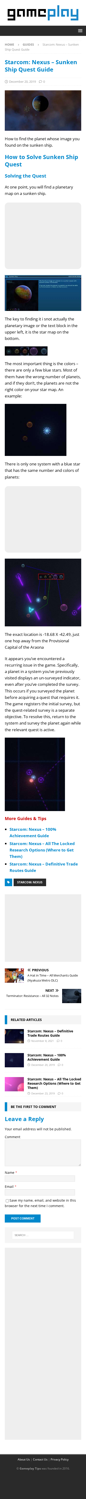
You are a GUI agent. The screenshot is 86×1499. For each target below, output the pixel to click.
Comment (12, 1137)
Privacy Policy (60, 1459)
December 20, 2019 (22, 81)
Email (10, 1186)
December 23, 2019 (43, 1093)
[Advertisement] (43, 927)
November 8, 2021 (42, 1041)
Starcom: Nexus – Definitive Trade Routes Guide (50, 1033)
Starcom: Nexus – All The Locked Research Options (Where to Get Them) (42, 850)
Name (10, 1172)
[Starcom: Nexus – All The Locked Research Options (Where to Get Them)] (14, 1084)
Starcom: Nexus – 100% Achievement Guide (46, 1057)
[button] (79, 30)
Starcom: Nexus (30, 882)
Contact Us (40, 1459)
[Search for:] (43, 1235)
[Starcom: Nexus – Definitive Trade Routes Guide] (14, 1036)
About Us (24, 1459)
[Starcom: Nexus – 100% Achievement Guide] (14, 1060)
